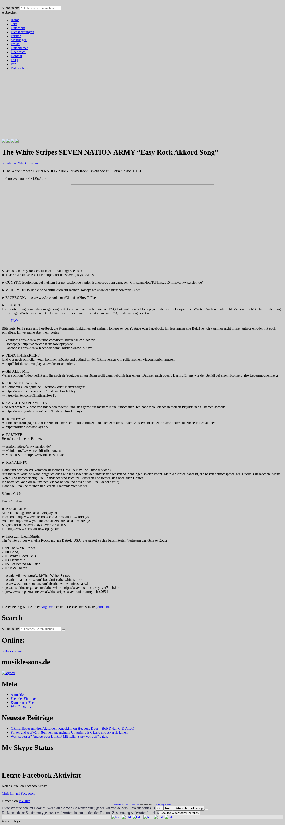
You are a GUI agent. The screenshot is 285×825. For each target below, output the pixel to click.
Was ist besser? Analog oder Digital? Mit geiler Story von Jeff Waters (59, 736)
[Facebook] (3, 141)
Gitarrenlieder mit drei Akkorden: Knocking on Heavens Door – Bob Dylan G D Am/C (72, 728)
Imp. (14, 64)
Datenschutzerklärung (189, 808)
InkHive (24, 801)
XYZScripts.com (162, 804)
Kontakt (16, 56)
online (12, 651)
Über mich (18, 52)
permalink (103, 607)
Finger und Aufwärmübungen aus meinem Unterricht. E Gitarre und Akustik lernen (69, 732)
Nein (168, 808)
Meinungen (19, 40)
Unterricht (18, 28)
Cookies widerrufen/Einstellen (180, 813)
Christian (31, 163)
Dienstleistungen (22, 32)
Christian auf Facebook (18, 793)
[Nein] (206, 809)
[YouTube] (17, 141)
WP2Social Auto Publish (126, 804)
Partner (16, 36)
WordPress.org (21, 706)
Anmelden (18, 694)
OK (159, 808)
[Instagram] (12, 141)
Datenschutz (19, 68)
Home (15, 20)
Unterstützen (19, 48)
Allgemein (48, 607)
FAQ (14, 60)
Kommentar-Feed (23, 702)
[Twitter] (8, 141)
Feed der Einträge (23, 698)
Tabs (14, 24)
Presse (15, 44)
